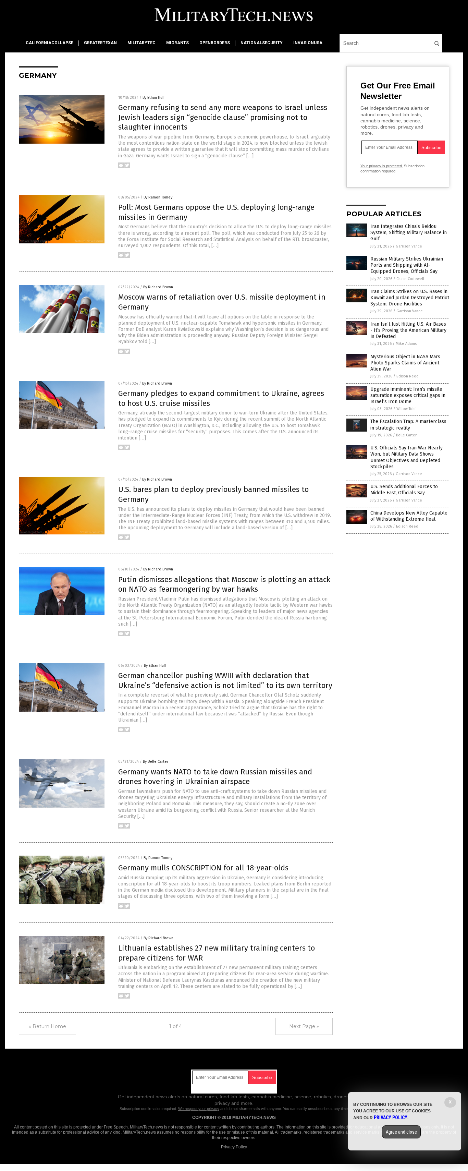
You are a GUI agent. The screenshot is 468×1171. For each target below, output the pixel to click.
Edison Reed (407, 376)
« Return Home (47, 1026)
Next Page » (304, 1026)
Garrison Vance (409, 246)
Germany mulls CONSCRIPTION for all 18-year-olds (203, 867)
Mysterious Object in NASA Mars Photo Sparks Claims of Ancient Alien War (405, 363)
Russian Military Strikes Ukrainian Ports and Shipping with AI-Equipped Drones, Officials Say (406, 265)
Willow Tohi (406, 409)
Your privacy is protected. (381, 166)
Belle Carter (406, 435)
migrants (177, 42)
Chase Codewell (410, 279)
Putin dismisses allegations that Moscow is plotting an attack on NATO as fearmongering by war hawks (224, 584)
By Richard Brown (158, 287)
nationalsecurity (262, 42)
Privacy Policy (234, 1147)
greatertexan (100, 42)
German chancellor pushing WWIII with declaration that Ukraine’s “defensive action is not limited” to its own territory (225, 680)
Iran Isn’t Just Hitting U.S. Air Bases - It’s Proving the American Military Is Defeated (408, 330)
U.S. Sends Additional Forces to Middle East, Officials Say (404, 490)
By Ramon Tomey (158, 197)
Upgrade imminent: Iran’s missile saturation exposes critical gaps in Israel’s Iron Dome (407, 395)
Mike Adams (406, 343)
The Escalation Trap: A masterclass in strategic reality (408, 425)
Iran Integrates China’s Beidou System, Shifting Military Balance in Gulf (408, 233)
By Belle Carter (155, 761)
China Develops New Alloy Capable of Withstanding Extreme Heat (408, 516)
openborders (214, 42)
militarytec (141, 42)
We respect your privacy (198, 1109)
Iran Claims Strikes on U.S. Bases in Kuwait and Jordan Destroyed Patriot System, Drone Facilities (409, 298)
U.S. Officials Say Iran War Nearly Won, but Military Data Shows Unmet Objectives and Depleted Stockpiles (406, 457)
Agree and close (401, 1132)
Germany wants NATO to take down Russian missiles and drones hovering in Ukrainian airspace (215, 776)
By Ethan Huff (153, 97)
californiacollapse (49, 42)
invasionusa (307, 42)
